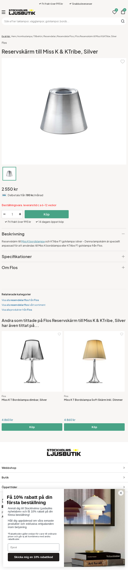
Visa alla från (20, 299)
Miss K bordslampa (33, 241)
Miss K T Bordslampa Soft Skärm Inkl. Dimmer (93, 399)
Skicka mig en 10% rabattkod (33, 557)
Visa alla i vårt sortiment (24, 304)
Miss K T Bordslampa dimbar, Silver (24, 399)
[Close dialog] (121, 493)
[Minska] (4, 214)
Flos (4, 42)
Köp (47, 214)
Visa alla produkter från (17, 309)
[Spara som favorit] (122, 61)
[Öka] (20, 214)
